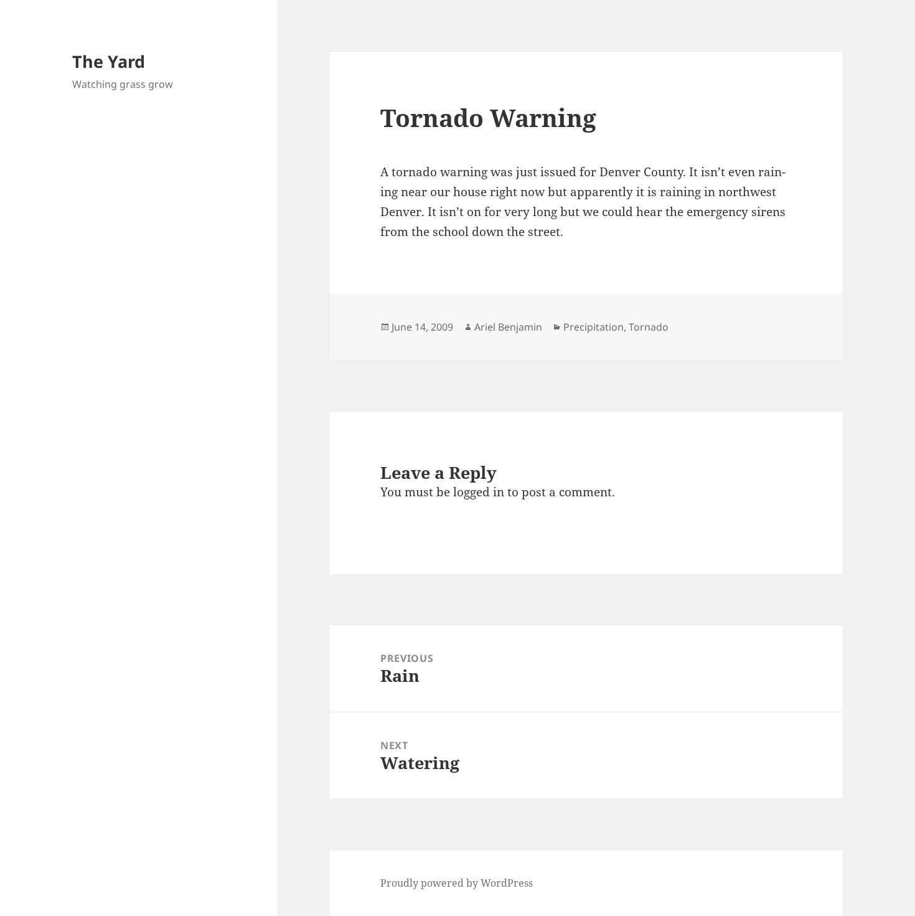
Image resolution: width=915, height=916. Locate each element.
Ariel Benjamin (508, 327)
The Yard (108, 61)
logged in (478, 492)
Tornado (649, 327)
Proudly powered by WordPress (456, 883)
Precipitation (593, 327)
